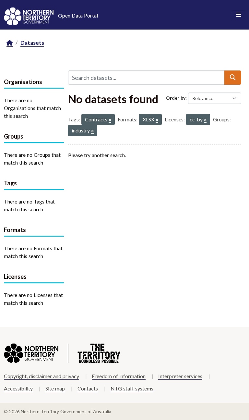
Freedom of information (119, 376)
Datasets (32, 42)
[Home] (9, 43)
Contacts (87, 388)
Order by (175, 98)
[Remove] (110, 120)
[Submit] (232, 77)
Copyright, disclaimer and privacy (41, 376)
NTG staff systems (132, 388)
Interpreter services (180, 376)
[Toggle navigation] (238, 14)
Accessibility (18, 388)
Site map (55, 388)
